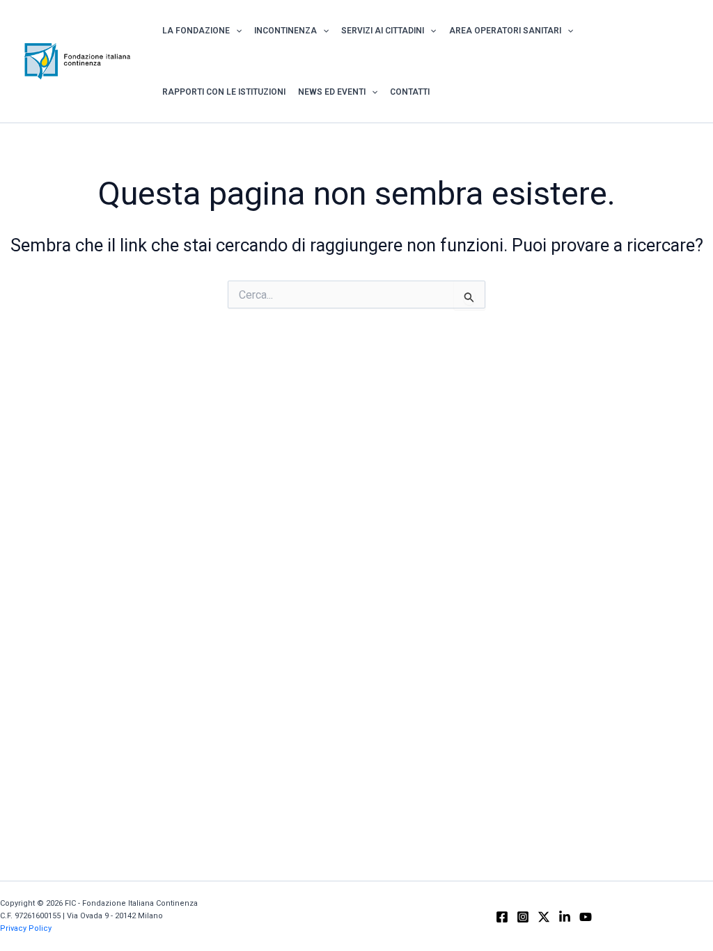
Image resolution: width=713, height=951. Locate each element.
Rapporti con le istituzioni (223, 92)
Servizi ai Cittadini (382, 31)
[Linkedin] (564, 917)
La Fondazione (196, 31)
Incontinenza (285, 31)
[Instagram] (523, 917)
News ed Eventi (332, 92)
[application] (236, 30)
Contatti (410, 92)
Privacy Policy (26, 928)
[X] (544, 917)
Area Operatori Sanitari (505, 31)
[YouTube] (585, 917)
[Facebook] (502, 917)
